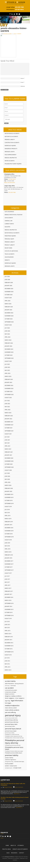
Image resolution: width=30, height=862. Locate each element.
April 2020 (7, 482)
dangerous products (9, 694)
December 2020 (9, 458)
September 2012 (9, 651)
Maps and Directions (9, 182)
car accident (9, 688)
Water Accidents (9, 160)
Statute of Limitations (11, 251)
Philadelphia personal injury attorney (14, 741)
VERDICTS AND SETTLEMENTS (20, 849)
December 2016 (9, 597)
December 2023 (9, 349)
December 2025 (9, 288)
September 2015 (9, 603)
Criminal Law (8, 220)
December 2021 (9, 421)
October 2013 (8, 612)
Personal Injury (9, 239)
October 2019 (8, 500)
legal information (17, 700)
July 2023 (7, 364)
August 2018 (8, 539)
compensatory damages (10, 692)
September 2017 (9, 570)
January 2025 (8, 309)
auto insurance (9, 683)
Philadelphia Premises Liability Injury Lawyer (14, 751)
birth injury (7, 685)
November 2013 (9, 609)
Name (22, 78)
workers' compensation (11, 766)
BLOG (8, 853)
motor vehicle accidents (12, 710)
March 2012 (8, 670)
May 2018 (7, 546)
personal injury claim (11, 724)
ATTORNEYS (21, 845)
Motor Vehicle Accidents (12, 133)
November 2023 (9, 352)
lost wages (8, 703)
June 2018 (7, 543)
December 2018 (9, 527)
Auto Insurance (9, 211)
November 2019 (9, 497)
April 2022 (7, 409)
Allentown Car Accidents (13, 858)
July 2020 (7, 473)
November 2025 (9, 291)
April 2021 (7, 446)
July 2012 (7, 658)
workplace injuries (8, 767)
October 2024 (8, 319)
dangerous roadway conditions (13, 696)
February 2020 (9, 488)
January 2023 (8, 382)
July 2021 (7, 437)
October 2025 (8, 294)
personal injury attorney (11, 720)
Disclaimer (4, 858)
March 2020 (8, 485)
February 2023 (9, 379)
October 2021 (8, 428)
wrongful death (17, 768)
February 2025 (9, 306)
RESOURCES (14, 853)
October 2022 (8, 391)
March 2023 (8, 376)
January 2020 (8, 491)
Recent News (8, 248)
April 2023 (7, 373)
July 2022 (7, 400)
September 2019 (9, 503)
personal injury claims (10, 726)
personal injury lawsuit (13, 729)
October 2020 (8, 464)
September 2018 (9, 536)
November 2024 (9, 316)
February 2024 (9, 343)
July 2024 (7, 328)
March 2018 (8, 552)
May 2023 (7, 370)
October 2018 (8, 533)
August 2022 (8, 397)
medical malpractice (12, 705)
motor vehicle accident (11, 708)
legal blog (7, 700)
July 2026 (7, 276)
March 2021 (8, 449)
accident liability (10, 681)
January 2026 (8, 285)
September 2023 (9, 358)
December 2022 (9, 385)
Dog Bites (7, 226)
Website (23, 86)
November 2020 (9, 461)
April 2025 (7, 300)
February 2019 (9, 521)
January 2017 (8, 594)
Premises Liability (10, 139)
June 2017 (7, 579)
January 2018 (8, 558)
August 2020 (8, 470)
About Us (13, 845)
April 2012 (7, 667)
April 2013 (7, 630)
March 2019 (8, 518)
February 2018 (9, 555)
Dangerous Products (11, 148)
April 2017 (7, 585)
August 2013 (8, 618)
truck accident (9, 763)
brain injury (13, 685)
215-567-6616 (19, 9)
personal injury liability (9, 732)
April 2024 (7, 337)
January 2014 (8, 606)
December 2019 (9, 494)
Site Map (25, 856)
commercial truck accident (11, 690)
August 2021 (8, 434)
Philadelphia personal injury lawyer (14, 748)
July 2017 (7, 576)
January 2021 (8, 455)
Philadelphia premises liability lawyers (13, 753)
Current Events (9, 223)
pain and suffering (10, 712)
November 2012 (9, 645)
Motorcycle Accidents (11, 136)
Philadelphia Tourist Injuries (13, 163)
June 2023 (7, 367)
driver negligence (19, 698)
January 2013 (8, 639)
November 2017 (9, 564)
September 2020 (9, 467)
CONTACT (21, 853)
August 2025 (8, 297)
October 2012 (8, 648)
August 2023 (8, 361)
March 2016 (8, 600)
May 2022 (7, 406)
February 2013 (9, 636)
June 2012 (7, 661)
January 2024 (8, 346)
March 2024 (8, 340)
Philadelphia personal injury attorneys (12, 745)
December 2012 (9, 642)
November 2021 (9, 424)
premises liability (11, 755)
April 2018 (7, 549)
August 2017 (8, 573)
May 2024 (7, 334)
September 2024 (9, 322)
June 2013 (7, 624)
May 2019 (7, 512)
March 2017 (8, 588)
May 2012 (7, 664)
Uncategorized (9, 257)
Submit (6, 123)
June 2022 (7, 403)
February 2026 (9, 282)
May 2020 (7, 479)
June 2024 (7, 331)
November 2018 (9, 530)
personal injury (13, 715)
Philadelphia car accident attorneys (12, 734)
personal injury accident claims (11, 718)
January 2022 (8, 418)
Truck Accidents (9, 254)
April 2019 (7, 515)
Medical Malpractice (11, 157)
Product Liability (10, 245)
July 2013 (7, 621)
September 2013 (9, 615)
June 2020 (7, 476)
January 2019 (8, 524)
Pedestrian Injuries (10, 236)
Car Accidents (9, 217)
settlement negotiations (10, 759)
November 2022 (9, 388)
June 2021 (7, 440)
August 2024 (8, 325)
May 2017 (7, 582)
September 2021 (9, 431)
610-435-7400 (19, 7)
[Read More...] (17, 793)
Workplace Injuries (10, 145)
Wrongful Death (9, 151)
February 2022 (9, 415)
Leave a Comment (19, 787)
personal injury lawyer (11, 731)
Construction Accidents (12, 142)
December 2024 (9, 312)
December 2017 (9, 561)
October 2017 (8, 567)
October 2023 (8, 355)
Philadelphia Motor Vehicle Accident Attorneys (14, 737)
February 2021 (9, 452)
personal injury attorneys (11, 722)
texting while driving (9, 761)
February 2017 (9, 591)
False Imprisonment (10, 154)
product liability (9, 757)
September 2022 (9, 394)
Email (22, 82)
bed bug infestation (19, 683)
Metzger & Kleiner (8, 787)
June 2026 (7, 279)
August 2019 (8, 506)
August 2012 (8, 655)
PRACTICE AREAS (6, 849)
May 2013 (7, 627)
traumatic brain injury (19, 761)
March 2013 (8, 633)
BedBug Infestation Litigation (13, 214)
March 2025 (8, 303)
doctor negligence (9, 698)
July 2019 (7, 509)
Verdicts (7, 260)
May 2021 (7, 443)
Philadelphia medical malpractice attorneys (13, 736)
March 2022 (8, 412)
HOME (7, 845)
